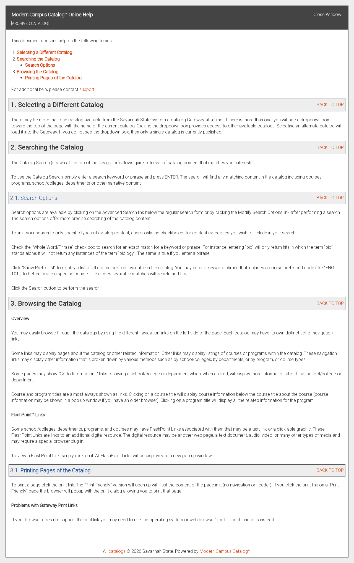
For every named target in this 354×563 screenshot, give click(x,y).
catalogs (117, 551)
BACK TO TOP (330, 104)
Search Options (40, 65)
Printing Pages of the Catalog (53, 77)
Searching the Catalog (38, 59)
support (86, 89)
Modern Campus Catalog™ (225, 551)
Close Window (327, 14)
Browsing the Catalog (37, 71)
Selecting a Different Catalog (44, 52)
